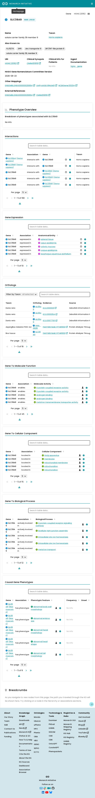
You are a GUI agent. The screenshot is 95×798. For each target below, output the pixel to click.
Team (6, 721)
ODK (51, 740)
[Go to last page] (32, 198)
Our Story (8, 717)
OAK (51, 736)
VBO (36, 740)
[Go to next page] (27, 198)
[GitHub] (53, 788)
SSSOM (52, 732)
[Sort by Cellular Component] (62, 451)
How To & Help (25, 740)
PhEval (52, 724)
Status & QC (25, 736)
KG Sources (24, 762)
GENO (36, 744)
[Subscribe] (41, 788)
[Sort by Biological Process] (54, 519)
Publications (10, 732)
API (20, 724)
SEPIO (36, 748)
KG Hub (67, 733)
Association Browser (24, 771)
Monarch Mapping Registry (68, 727)
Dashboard (24, 766)
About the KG (25, 758)
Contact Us (9, 729)
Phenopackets (55, 751)
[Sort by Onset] (88, 600)
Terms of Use (25, 750)
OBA (36, 736)
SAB (6, 725)
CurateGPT (54, 747)
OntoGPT (53, 743)
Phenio (37, 732)
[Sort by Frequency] (78, 600)
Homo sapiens (55, 37)
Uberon (37, 721)
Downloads (24, 720)
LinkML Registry (67, 742)
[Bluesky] (50, 792)
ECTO (36, 752)
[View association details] (69, 159)
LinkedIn (82, 729)
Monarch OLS (70, 720)
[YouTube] (46, 792)
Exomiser (53, 720)
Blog (80, 725)
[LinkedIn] (43, 792)
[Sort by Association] (39, 154)
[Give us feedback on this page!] (91, 704)
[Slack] (44, 788)
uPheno (37, 725)
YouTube (82, 732)
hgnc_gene (76, 66)
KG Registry (69, 737)
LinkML (51, 728)
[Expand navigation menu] (92, 4)
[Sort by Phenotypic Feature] (51, 600)
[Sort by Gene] (12, 154)
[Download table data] (19, 203)
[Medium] (49, 788)
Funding (7, 736)
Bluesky (82, 736)
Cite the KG (24, 754)
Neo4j (22, 728)
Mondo (37, 717)
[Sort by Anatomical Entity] (56, 235)
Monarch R (24, 732)
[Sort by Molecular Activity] (52, 383)
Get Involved (84, 717)
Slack (81, 721)
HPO (36, 729)
